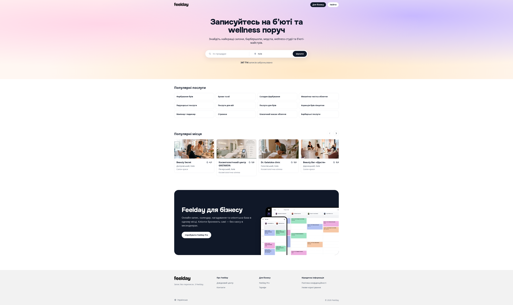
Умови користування (311, 287)
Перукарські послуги (186, 105)
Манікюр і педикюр (185, 114)
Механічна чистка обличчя (314, 96)
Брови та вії (224, 96)
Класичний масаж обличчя (273, 114)
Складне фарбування (270, 96)
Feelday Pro (264, 283)
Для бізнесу (318, 4)
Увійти (333, 4)
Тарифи (262, 287)
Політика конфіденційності (314, 283)
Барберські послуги (310, 114)
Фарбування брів (184, 96)
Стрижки (222, 114)
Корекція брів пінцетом (312, 105)
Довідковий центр (225, 283)
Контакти (221, 287)
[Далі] (336, 133)
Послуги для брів (268, 105)
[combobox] (228, 54)
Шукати (300, 54)
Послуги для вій (226, 105)
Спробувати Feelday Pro (196, 235)
